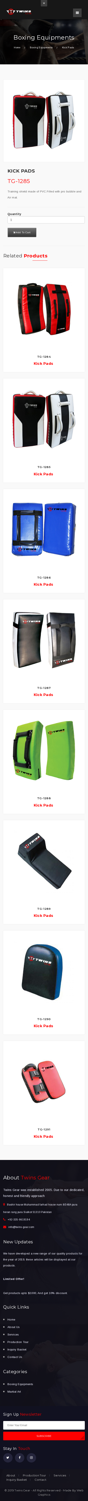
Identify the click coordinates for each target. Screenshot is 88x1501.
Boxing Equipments (20, 1384)
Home (17, 47)
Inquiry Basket (16, 1349)
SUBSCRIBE (44, 1435)
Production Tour (18, 1342)
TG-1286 (44, 577)
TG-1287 (44, 688)
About (10, 1475)
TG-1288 (44, 798)
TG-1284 (44, 356)
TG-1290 (44, 1019)
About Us (13, 1327)
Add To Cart (23, 232)
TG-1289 (44, 908)
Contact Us (14, 1357)
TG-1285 (44, 467)
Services (13, 1334)
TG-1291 (44, 1129)
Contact (40, 1480)
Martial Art (14, 1391)
